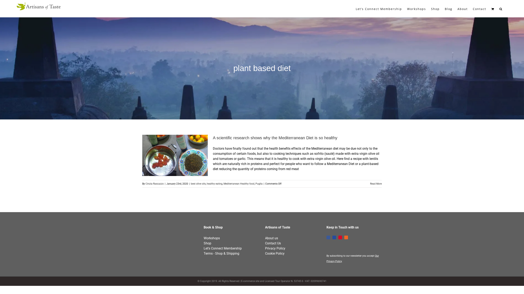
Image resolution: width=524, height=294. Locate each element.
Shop (207, 243)
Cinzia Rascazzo (155, 183)
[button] (501, 8)
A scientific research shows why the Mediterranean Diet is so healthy (167, 155)
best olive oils (198, 183)
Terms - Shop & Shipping (221, 253)
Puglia (259, 183)
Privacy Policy (275, 248)
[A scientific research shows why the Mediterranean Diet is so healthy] (175, 155)
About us (271, 238)
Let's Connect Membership (223, 248)
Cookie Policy (275, 253)
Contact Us (273, 243)
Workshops (212, 238)
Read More (376, 183)
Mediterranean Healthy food (239, 183)
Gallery (182, 155)
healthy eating (214, 183)
